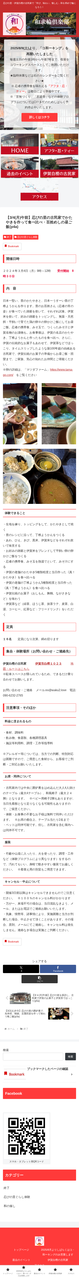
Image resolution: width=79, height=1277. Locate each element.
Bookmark (13, 246)
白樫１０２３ (53, 663)
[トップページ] (20, 144)
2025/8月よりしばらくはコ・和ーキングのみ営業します (58, 1252)
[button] (39, 979)
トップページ (21, 1249)
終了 (9, 237)
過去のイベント (21, 1259)
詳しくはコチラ (39, 117)
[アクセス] (39, 190)
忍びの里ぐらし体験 (27, 237)
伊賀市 (39, 663)
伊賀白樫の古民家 (58, 1259)
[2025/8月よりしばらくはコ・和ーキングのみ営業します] (59, 144)
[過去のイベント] (20, 167)
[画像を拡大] (32, 388)
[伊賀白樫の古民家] (59, 167)
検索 (6, 1050)
